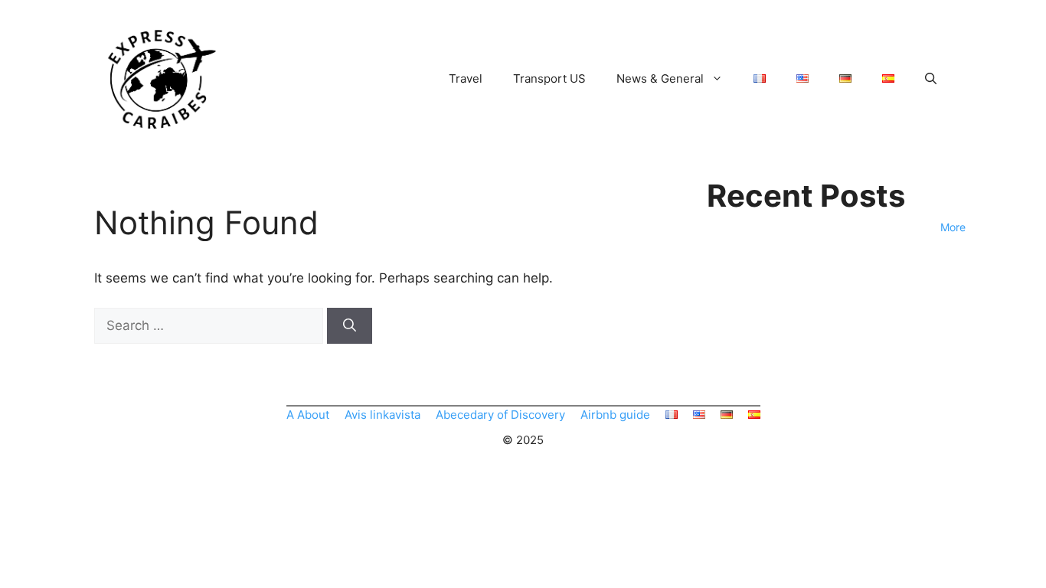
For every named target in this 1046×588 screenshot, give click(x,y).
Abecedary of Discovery (500, 414)
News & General (660, 78)
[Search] (349, 326)
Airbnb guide (615, 414)
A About (307, 414)
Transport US (549, 78)
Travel (465, 78)
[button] (931, 79)
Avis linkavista (382, 414)
